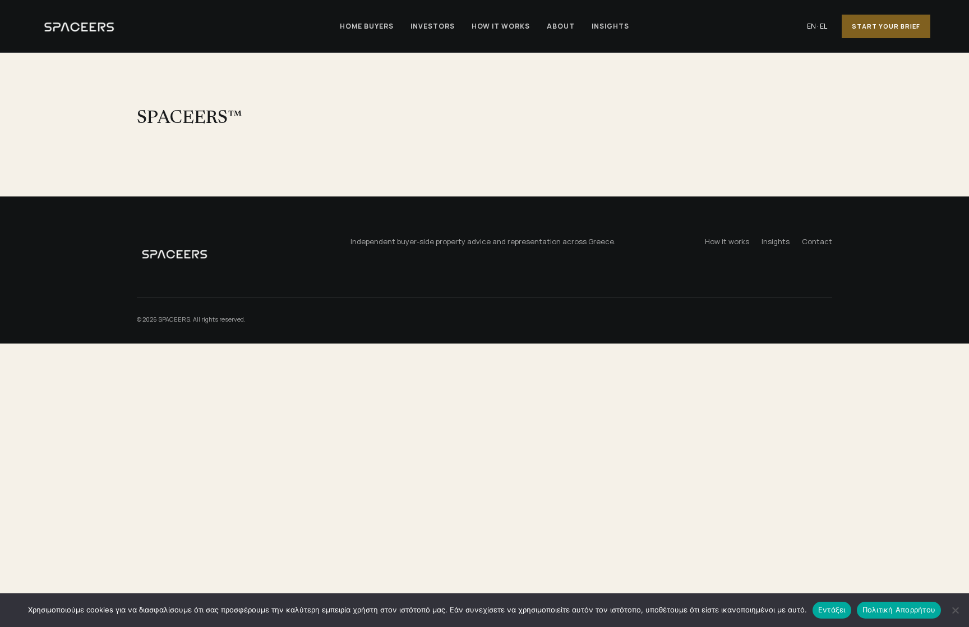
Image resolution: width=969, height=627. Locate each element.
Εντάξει (832, 609)
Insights (610, 26)
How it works (501, 26)
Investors (432, 26)
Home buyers (367, 26)
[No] (955, 610)
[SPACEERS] (182, 26)
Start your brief (886, 26)
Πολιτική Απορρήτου (899, 609)
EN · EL (817, 26)
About (561, 26)
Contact (817, 241)
